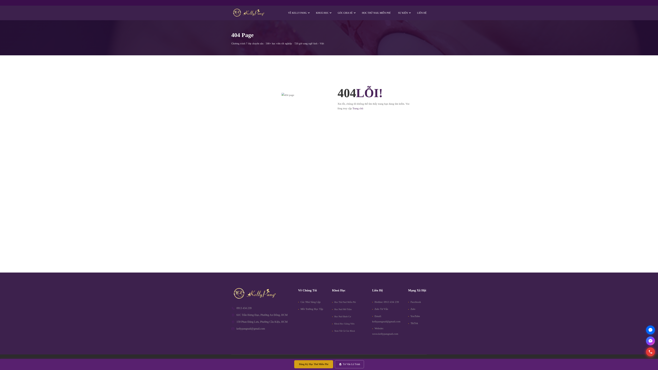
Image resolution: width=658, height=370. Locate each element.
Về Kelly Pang (297, 13)
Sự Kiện (403, 13)
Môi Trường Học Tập (311, 309)
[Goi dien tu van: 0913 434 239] (650, 351)
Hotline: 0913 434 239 (387, 302)
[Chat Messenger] (650, 340)
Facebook (415, 302)
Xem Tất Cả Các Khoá (344, 331)
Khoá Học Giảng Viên (344, 323)
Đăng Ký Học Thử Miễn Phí (313, 364)
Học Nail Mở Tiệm (343, 309)
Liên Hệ (422, 13)
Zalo (412, 309)
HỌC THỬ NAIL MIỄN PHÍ (376, 13)
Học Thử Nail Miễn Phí (345, 302)
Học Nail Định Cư (342, 316)
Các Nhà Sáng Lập (310, 302)
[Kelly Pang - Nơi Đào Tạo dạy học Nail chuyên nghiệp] (248, 12)
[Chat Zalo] (650, 329)
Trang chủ (357, 108)
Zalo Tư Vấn (381, 309)
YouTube (415, 316)
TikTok (414, 323)
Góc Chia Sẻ (345, 13)
